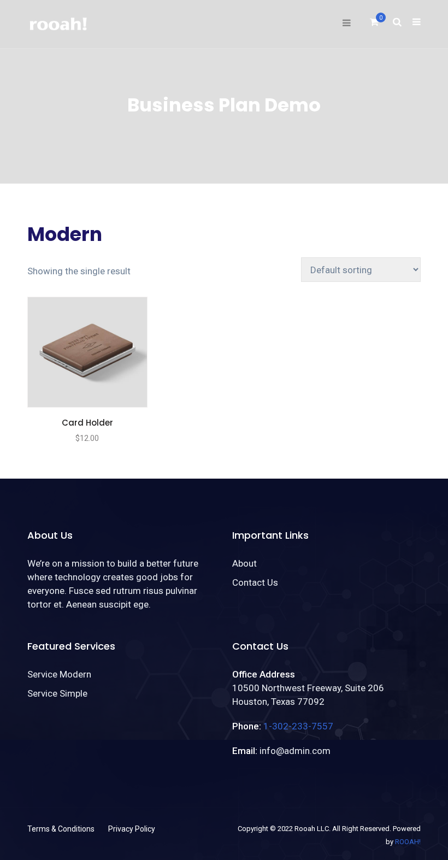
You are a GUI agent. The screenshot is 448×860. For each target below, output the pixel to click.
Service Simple (57, 693)
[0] (374, 25)
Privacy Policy (131, 828)
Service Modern (59, 674)
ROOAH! (408, 842)
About (244, 563)
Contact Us (255, 582)
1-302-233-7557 (298, 726)
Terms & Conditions (61, 828)
